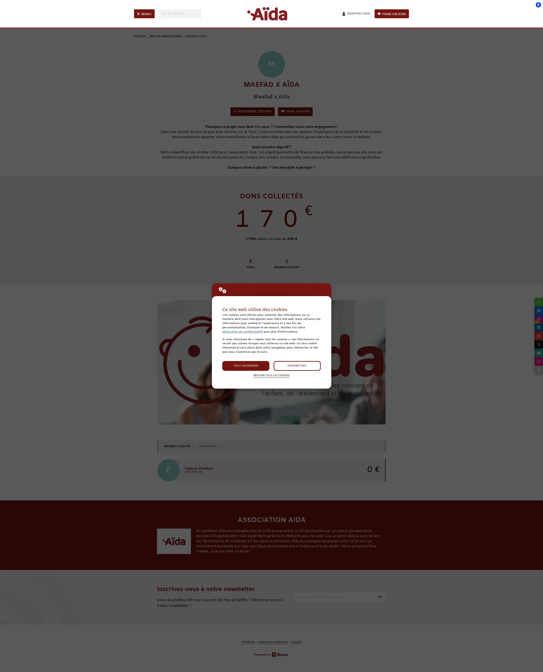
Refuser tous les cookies (271, 375)
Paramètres (297, 366)
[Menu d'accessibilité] (538, 4)
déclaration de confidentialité (242, 332)
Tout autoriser (246, 366)
